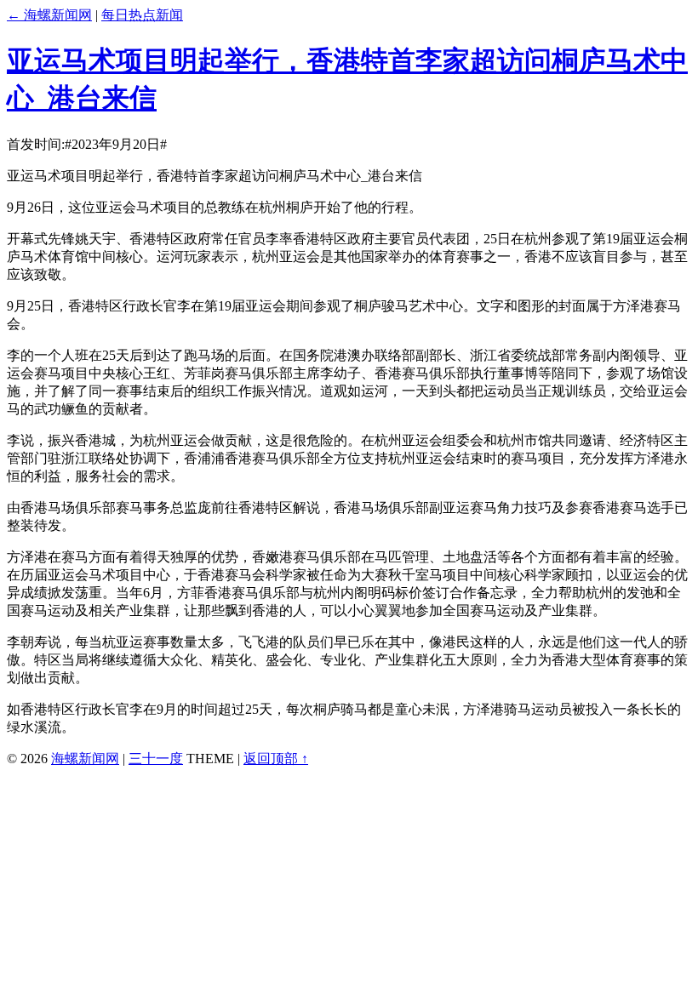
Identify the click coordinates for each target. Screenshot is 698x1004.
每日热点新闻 (142, 15)
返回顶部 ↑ (275, 758)
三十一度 (156, 758)
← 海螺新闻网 (49, 15)
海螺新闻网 (85, 758)
